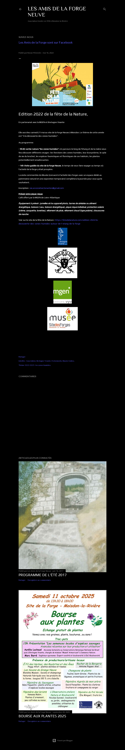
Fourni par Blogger (65, 740)
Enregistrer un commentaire (39, 580)
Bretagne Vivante (44, 361)
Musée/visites (68, 361)
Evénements (57, 361)
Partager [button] (22, 357)
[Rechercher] (104, 8)
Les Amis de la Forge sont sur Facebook (46, 42)
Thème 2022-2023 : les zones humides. (35, 365)
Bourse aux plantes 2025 (42, 716)
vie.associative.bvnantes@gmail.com (47, 188)
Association (31, 361)
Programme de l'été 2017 (43, 575)
